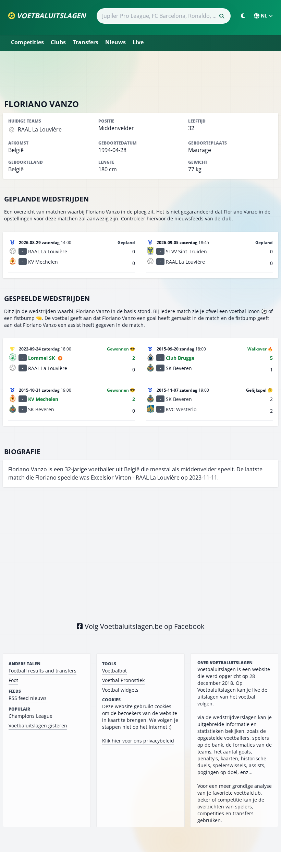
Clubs (58, 42)
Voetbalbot (114, 670)
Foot (13, 680)
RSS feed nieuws (28, 698)
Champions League (30, 716)
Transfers (85, 42)
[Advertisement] (140, 74)
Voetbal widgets (120, 690)
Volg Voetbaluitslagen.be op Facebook (144, 626)
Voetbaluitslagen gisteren (38, 725)
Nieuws (115, 42)
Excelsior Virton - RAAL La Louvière (135, 477)
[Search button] (221, 16)
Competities (27, 42)
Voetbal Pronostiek (123, 680)
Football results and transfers (42, 670)
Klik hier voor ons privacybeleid (138, 740)
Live (138, 42)
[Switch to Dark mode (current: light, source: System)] (243, 16)
